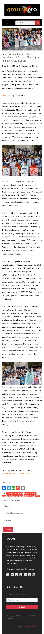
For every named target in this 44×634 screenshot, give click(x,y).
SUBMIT (8, 529)
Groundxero (24, 616)
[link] (17, 473)
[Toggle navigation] (7, 22)
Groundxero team (31, 627)
